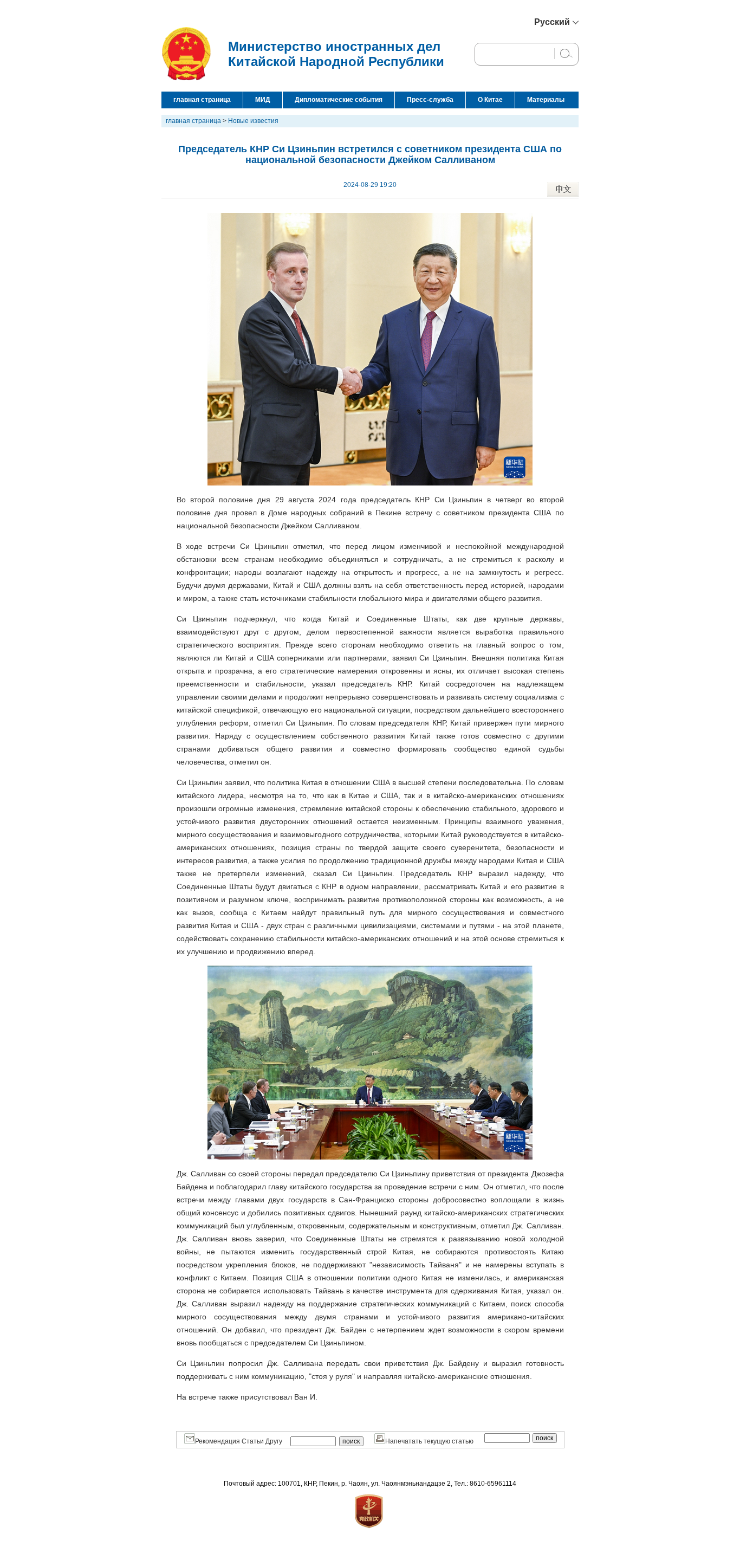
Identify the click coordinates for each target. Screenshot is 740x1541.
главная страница (202, 99)
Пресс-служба (430, 99)
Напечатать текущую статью (429, 1441)
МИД (262, 99)
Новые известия (253, 121)
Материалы (545, 99)
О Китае (490, 99)
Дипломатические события (338, 99)
